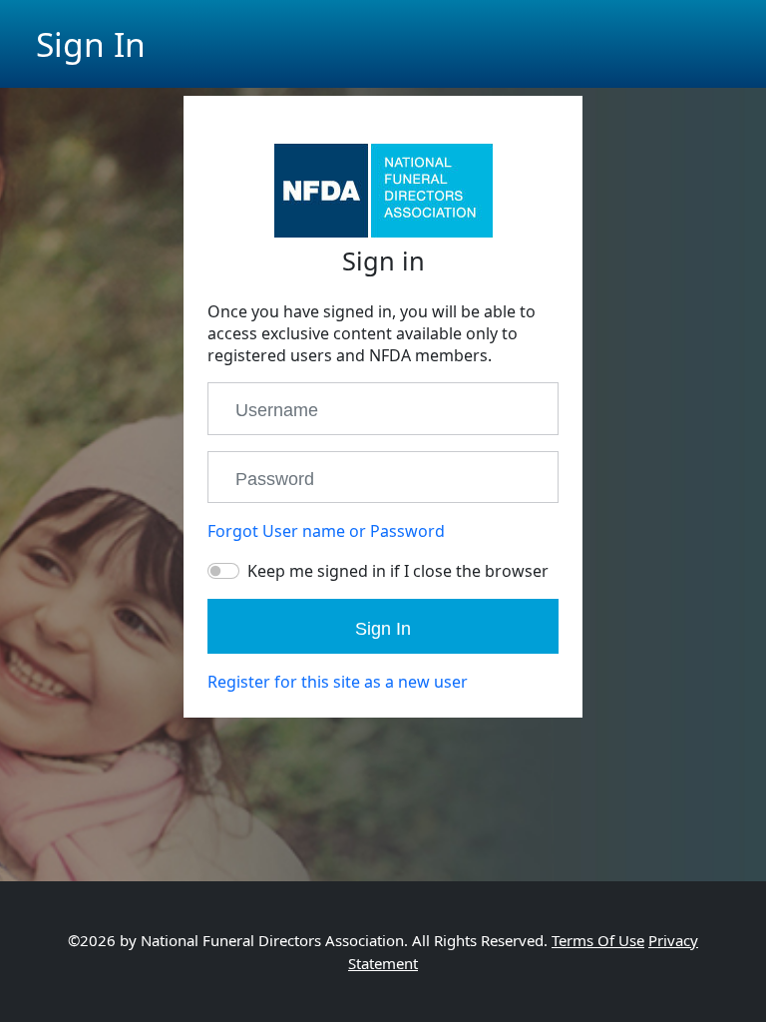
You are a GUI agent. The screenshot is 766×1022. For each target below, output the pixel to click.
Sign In (383, 629)
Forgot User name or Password (326, 531)
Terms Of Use (598, 940)
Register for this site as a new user (337, 682)
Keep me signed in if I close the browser (398, 571)
